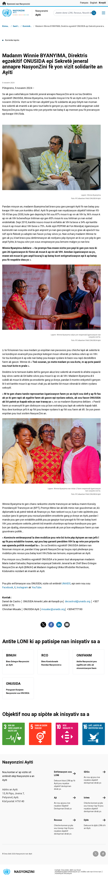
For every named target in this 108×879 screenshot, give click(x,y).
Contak (57, 870)
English (93, 2)
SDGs (87, 772)
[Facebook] (51, 624)
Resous (58, 820)
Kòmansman (8, 26)
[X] (43, 624)
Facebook (7, 587)
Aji (55, 797)
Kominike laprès (30, 26)
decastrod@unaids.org (77, 601)
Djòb (86, 820)
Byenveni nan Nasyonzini (18, 4)
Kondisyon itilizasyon (63, 873)
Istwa (86, 797)
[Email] (67, 624)
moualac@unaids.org (53, 609)
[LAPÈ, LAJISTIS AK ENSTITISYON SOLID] (94, 734)
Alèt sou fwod (75, 870)
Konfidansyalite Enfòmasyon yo (67, 872)
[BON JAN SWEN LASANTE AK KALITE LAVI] (14, 734)
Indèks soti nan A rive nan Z (92, 872)
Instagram (22, 587)
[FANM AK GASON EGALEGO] (40, 734)
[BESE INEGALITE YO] (67, 734)
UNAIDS (66, 583)
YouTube (36, 587)
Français (84, 2)
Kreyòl (102, 2)
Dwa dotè (65, 870)
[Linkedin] (59, 624)
